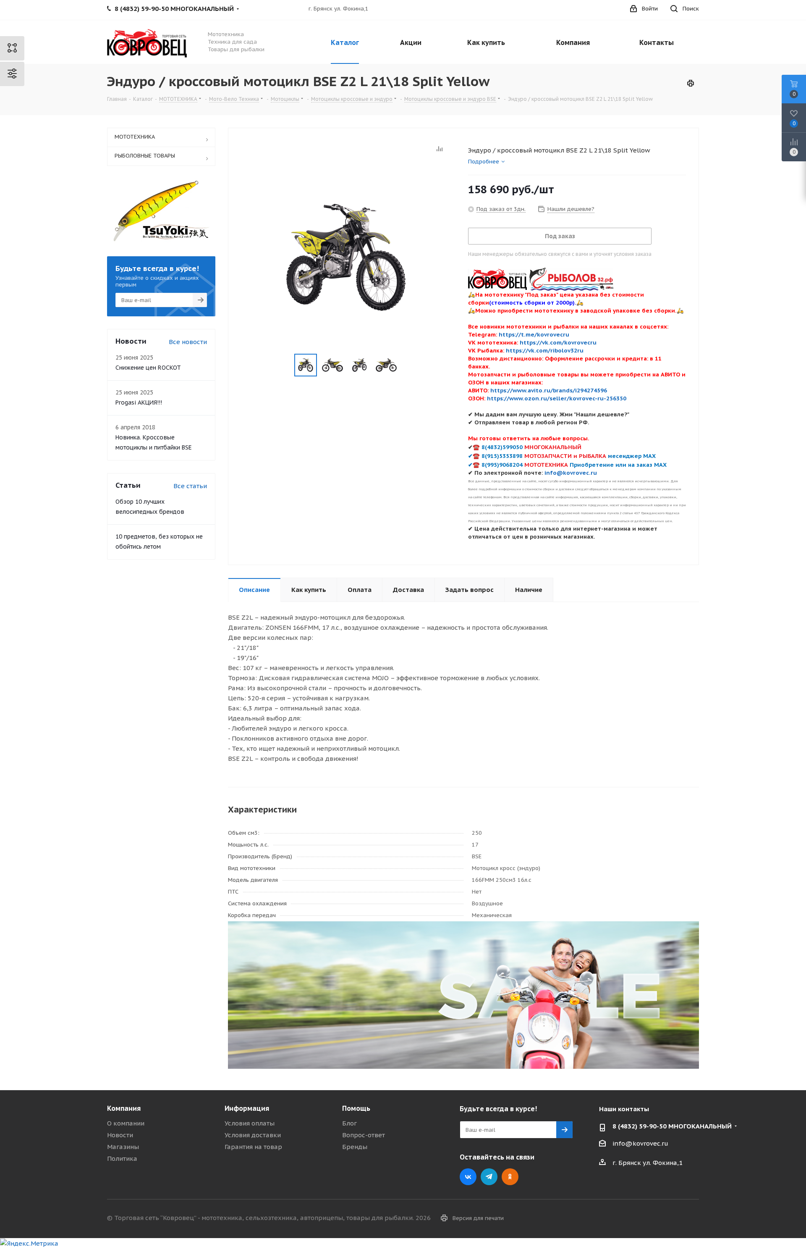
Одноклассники (510, 1176)
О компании (125, 1123)
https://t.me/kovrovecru (534, 334)
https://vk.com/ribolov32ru (545, 350)
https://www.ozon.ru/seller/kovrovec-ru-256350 (556, 398)
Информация (247, 1108)
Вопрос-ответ (363, 1135)
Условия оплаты (250, 1123)
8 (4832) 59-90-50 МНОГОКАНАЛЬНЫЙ (672, 1126)
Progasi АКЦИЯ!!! (138, 402)
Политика (122, 1158)
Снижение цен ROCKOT (148, 367)
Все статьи (190, 486)
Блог (349, 1123)
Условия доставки (253, 1135)
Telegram (489, 1176)
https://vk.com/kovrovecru (558, 342)
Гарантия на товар (253, 1147)
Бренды (354, 1147)
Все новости (188, 342)
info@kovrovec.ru (640, 1143)
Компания (124, 1108)
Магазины (123, 1147)
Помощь (356, 1108)
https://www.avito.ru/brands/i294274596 (548, 390)
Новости (120, 1135)
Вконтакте (468, 1176)
